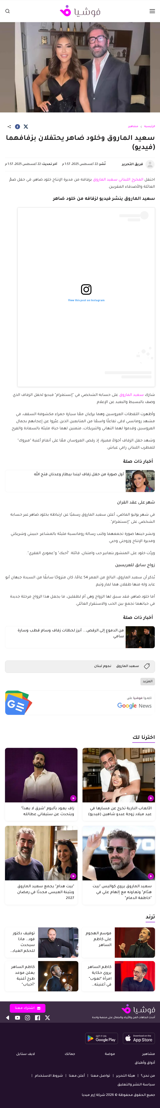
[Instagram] (27, 1017)
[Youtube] (17, 1017)
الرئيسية (149, 126)
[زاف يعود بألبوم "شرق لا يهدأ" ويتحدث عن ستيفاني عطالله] (41, 775)
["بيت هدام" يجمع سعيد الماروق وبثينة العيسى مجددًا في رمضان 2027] (41, 853)
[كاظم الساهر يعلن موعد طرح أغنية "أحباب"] (58, 976)
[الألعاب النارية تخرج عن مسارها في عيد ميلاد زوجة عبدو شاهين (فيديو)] (118, 775)
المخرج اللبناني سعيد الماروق (118, 180)
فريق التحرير (132, 164)
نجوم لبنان (102, 666)
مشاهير (133, 126)
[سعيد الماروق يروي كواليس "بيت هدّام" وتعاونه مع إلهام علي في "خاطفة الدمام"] (118, 853)
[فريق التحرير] (150, 164)
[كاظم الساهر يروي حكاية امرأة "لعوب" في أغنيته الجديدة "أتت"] (135, 976)
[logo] (80, 11)
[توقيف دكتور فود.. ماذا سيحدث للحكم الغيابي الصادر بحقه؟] (58, 942)
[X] (25, 126)
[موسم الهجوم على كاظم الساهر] (135, 942)
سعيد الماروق (131, 395)
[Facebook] (17, 126)
